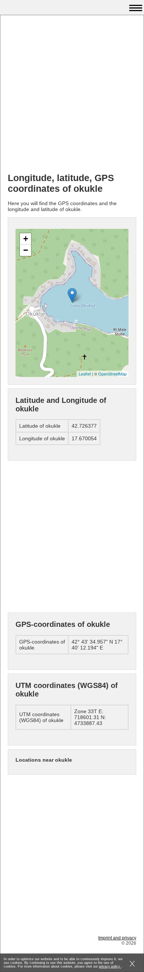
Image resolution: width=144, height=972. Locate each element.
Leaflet (85, 374)
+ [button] (25, 238)
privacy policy (110, 966)
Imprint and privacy (117, 938)
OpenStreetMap (112, 374)
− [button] (25, 250)
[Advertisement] (72, 95)
